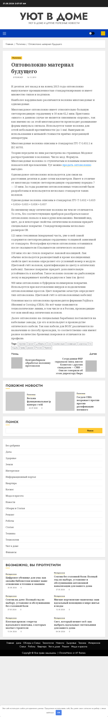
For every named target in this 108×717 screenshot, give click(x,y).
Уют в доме (54, 16)
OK (58, 712)
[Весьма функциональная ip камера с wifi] (15, 401)
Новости (10, 502)
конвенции (71, 343)
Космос (10, 489)
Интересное (12, 470)
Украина (47, 347)
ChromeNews (65, 653)
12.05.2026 (60, 610)
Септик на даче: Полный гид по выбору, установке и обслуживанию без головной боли (28, 603)
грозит (31, 343)
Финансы (11, 552)
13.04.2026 (12, 632)
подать (15, 347)
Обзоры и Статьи (15, 508)
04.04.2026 (60, 632)
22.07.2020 (33, 408)
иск (49, 343)
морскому (83, 343)
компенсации (59, 343)
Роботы (10, 520)
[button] (4, 33)
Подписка (103, 33)
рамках (30, 347)
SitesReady (18, 77)
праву (22, 347)
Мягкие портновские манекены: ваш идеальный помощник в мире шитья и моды (76, 603)
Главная (10, 643)
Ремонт (10, 514)
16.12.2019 (31, 77)
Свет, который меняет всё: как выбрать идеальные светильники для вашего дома (75, 624)
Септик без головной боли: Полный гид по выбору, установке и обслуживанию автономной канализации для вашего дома (75, 581)
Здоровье (11, 458)
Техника (10, 533)
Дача (9, 451)
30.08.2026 (12, 588)
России (39, 347)
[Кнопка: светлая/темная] (92, 33)
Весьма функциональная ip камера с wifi (39, 401)
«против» (22, 343)
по (90, 343)
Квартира (11, 483)
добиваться (41, 343)
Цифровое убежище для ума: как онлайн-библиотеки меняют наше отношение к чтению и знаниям (26, 581)
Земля (9, 464)
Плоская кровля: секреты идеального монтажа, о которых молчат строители (26, 624)
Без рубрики (13, 445)
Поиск (12, 421)
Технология (12, 539)
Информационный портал (21, 476)
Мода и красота (14, 495)
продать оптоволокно (76, 165)
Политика (16, 58)
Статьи (10, 527)
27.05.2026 (60, 590)
